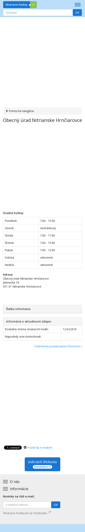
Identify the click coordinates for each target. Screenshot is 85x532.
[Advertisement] (42, 62)
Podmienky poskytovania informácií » (58, 346)
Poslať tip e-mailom (39, 447)
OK (77, 12)
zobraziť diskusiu (42, 463)
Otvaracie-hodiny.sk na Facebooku (26, 513)
